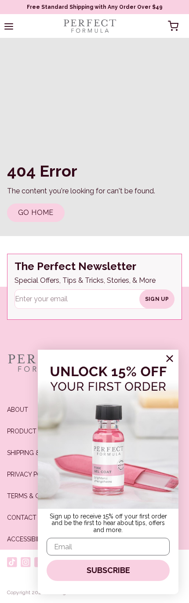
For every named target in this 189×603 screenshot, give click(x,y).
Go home (36, 212)
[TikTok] (12, 562)
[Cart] (173, 26)
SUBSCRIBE (108, 570)
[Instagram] (26, 562)
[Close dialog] (170, 358)
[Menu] (9, 26)
